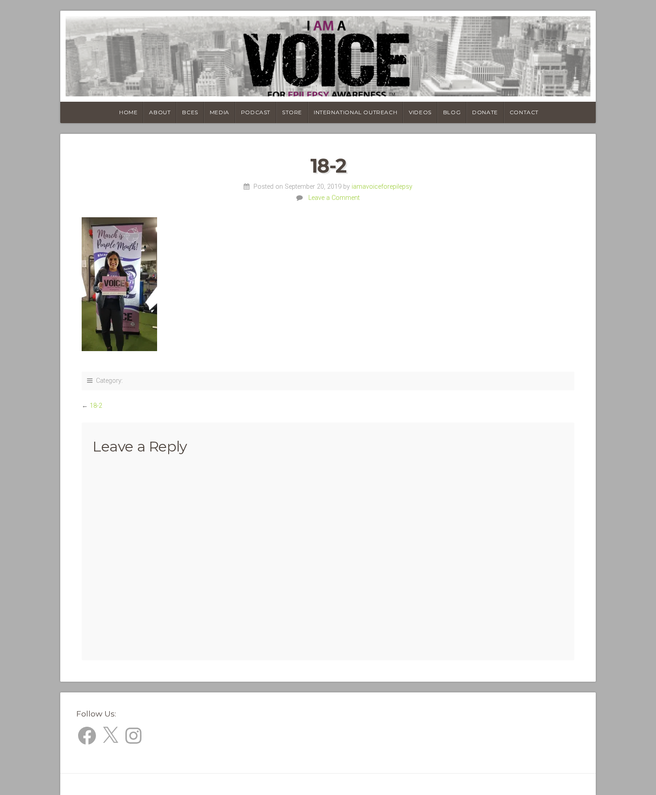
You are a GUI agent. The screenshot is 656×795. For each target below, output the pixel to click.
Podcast (255, 112)
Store (292, 112)
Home (128, 112)
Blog (452, 112)
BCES (190, 112)
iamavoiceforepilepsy (382, 186)
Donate (485, 112)
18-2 (96, 406)
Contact (524, 112)
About (159, 112)
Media (219, 112)
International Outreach (355, 112)
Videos (420, 112)
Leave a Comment (334, 198)
